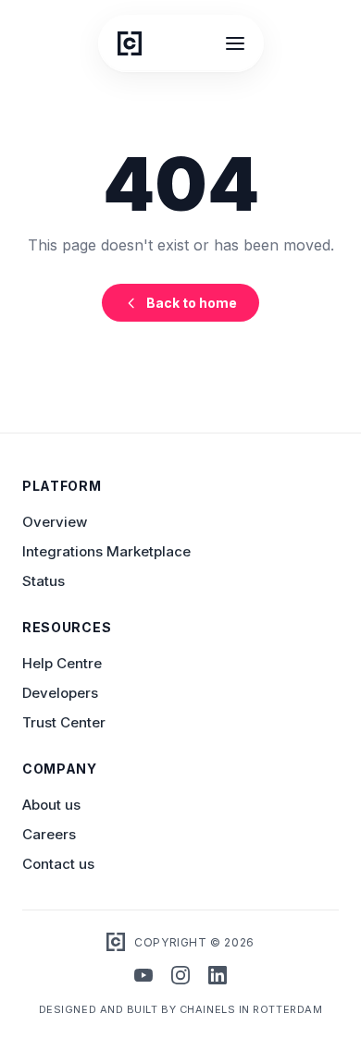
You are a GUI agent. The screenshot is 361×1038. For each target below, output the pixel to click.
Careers (49, 834)
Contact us (58, 864)
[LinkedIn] (217, 977)
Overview (54, 522)
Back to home (191, 303)
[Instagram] (180, 977)
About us (51, 804)
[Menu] (235, 43)
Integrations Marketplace (106, 551)
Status (43, 581)
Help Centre (62, 663)
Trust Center (64, 722)
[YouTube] (143, 977)
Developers (60, 693)
